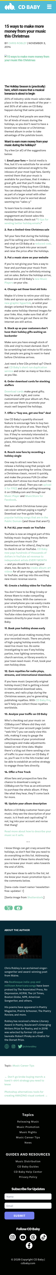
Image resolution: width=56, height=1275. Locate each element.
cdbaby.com (28, 1263)
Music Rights (28, 1132)
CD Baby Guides (28, 1166)
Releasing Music (28, 1121)
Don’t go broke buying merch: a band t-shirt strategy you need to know (24, 1080)
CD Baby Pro (43, 700)
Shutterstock (35, 897)
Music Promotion (28, 1127)
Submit (19, 1215)
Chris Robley (17, 43)
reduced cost (43, 243)
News (28, 1142)
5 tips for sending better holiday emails (26, 221)
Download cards (14, 391)
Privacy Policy (28, 1177)
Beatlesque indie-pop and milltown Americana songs (22, 983)
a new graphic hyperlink (27, 301)
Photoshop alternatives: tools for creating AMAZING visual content (26, 1093)
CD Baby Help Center (28, 1171)
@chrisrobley (29, 1046)
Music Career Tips (23, 1065)
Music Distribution (28, 1161)
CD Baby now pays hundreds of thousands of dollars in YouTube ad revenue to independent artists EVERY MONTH (25, 554)
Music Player (12, 496)
